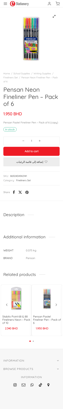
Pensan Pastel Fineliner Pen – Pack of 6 (47, 319)
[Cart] (58, 4)
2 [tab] (33, 341)
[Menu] (5, 4)
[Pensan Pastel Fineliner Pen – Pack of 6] (47, 298)
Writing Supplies (42, 73)
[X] (20, 192)
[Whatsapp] (32, 385)
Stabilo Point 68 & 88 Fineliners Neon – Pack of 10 (16, 319)
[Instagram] (15, 385)
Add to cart (31, 151)
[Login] (49, 4)
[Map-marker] (48, 385)
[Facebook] (14, 192)
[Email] (23, 385)
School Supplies (21, 73)
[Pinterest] (27, 192)
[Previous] (7, 305)
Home (6, 73)
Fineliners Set (10, 77)
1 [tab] (30, 341)
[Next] (56, 305)
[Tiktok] (40, 385)
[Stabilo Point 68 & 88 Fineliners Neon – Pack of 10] (16, 298)
